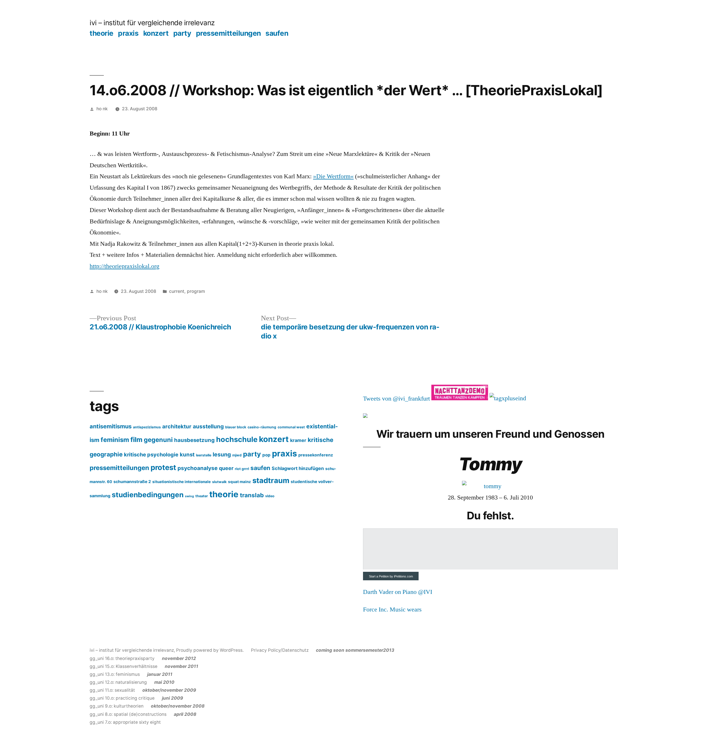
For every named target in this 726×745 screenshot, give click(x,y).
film (136, 439)
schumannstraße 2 (132, 481)
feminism (115, 439)
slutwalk (219, 482)
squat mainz (239, 481)
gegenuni (158, 439)
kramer (298, 440)
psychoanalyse (198, 468)
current (176, 291)
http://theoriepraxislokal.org (124, 266)
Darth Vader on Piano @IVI (397, 592)
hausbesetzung (194, 440)
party (182, 33)
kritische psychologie (151, 454)
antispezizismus (147, 427)
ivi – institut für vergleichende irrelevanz (152, 22)
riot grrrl (242, 469)
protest (163, 467)
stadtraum (270, 480)
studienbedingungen (147, 494)
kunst (187, 454)
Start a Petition (379, 576)
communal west (291, 427)
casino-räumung (262, 427)
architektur (176, 426)
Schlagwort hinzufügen (298, 468)
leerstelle (203, 455)
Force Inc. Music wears (392, 609)
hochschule (237, 439)
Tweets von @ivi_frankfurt (396, 398)
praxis (128, 33)
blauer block (235, 427)
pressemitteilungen (228, 33)
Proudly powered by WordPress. (210, 650)
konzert (156, 33)
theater (201, 496)
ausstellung (208, 426)
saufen (276, 33)
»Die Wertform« (333, 176)
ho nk (102, 108)
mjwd (237, 455)
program (196, 291)
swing (189, 496)
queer (226, 468)
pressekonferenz (315, 454)
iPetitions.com (403, 576)
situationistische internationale (181, 481)
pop (266, 455)
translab (252, 495)
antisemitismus (111, 426)
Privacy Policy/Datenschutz (280, 650)
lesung (222, 454)
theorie (101, 33)
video (270, 496)
